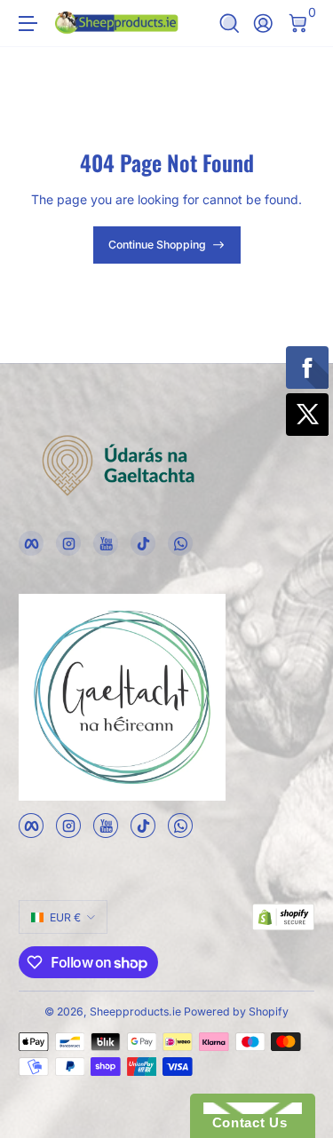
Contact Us (245, 1122)
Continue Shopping (157, 244)
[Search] (229, 23)
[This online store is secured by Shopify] (283, 917)
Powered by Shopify (236, 1011)
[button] (229, 23)
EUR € (65, 917)
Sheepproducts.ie (135, 1011)
